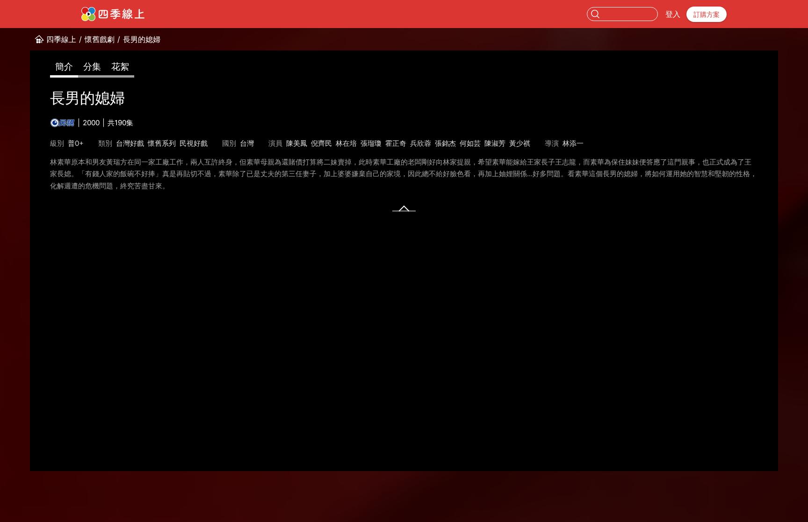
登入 (672, 14)
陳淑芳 (494, 143)
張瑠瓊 (371, 143)
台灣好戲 (130, 143)
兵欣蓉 (420, 143)
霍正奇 (395, 143)
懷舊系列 (162, 143)
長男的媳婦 (141, 39)
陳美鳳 (296, 143)
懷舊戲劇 (100, 39)
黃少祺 (519, 143)
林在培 (346, 143)
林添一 (573, 143)
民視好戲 (194, 143)
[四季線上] (112, 14)
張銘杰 (445, 143)
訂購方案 (706, 14)
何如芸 (470, 143)
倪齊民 (321, 143)
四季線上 (61, 39)
